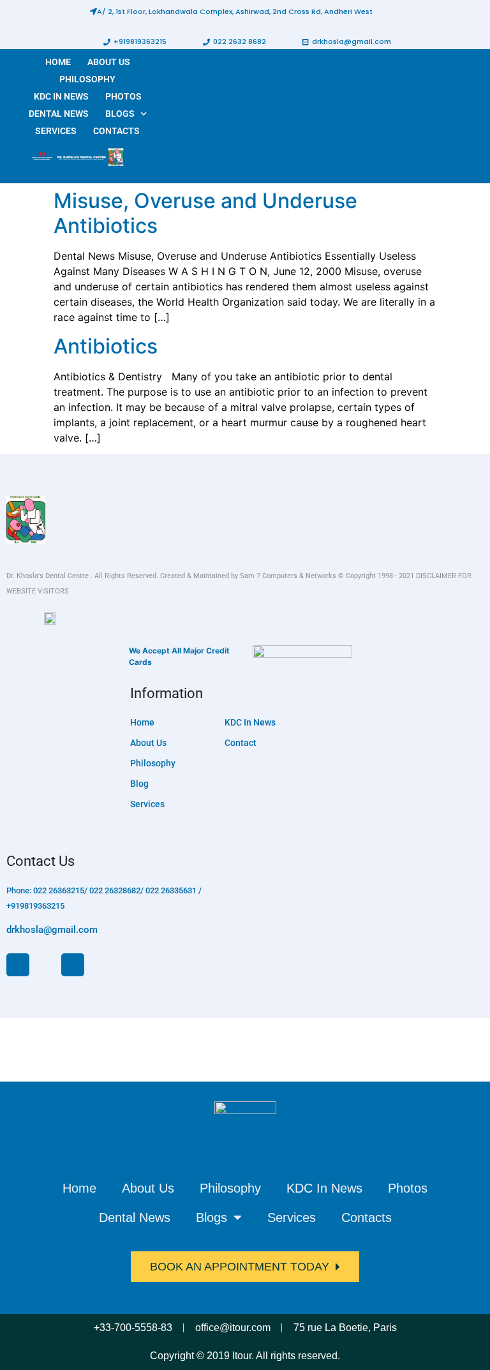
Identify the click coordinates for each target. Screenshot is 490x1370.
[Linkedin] (72, 964)
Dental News (59, 113)
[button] (231, 11)
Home (58, 62)
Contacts (116, 131)
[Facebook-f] (17, 964)
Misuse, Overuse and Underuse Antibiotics (205, 212)
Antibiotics (106, 346)
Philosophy (87, 79)
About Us (108, 62)
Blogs (120, 113)
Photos (123, 96)
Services (56, 131)
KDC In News (61, 96)
